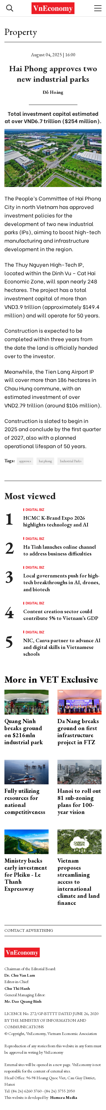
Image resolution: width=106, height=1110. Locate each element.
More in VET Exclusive (51, 679)
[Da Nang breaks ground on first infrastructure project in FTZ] (79, 701)
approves (25, 461)
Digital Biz (35, 509)
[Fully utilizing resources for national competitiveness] (26, 771)
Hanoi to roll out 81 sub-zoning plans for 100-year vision (79, 801)
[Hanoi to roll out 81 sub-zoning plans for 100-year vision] (79, 771)
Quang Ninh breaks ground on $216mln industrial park (23, 731)
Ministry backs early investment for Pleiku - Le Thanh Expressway (25, 875)
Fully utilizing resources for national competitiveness (24, 801)
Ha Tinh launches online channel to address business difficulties (59, 550)
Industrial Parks (70, 461)
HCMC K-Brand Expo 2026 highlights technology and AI (55, 521)
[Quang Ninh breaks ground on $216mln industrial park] (26, 701)
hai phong (45, 461)
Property (20, 32)
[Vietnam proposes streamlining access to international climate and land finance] (79, 841)
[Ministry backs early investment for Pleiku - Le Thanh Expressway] (26, 841)
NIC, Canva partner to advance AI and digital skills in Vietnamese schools (61, 647)
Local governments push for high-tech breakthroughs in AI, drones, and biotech (61, 582)
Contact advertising (28, 930)
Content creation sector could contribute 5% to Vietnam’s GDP (60, 614)
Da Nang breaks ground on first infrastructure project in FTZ (78, 731)
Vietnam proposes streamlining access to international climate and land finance (78, 882)
